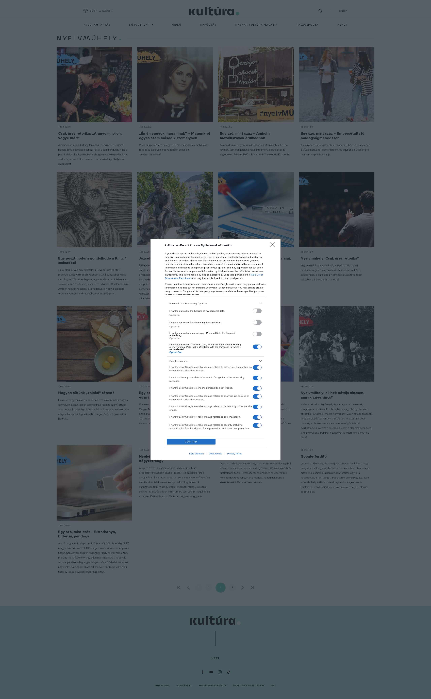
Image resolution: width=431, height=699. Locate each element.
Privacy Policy (234, 453)
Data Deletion (196, 453)
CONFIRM (191, 441)
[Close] (274, 245)
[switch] (257, 311)
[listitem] (215, 303)
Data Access (215, 453)
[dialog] (215, 349)
